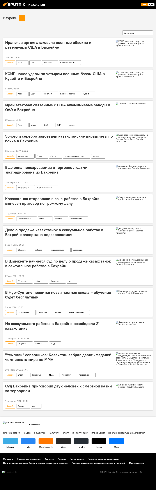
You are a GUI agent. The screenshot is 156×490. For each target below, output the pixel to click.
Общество (22, 250)
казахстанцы (76, 219)
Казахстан (55, 281)
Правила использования (29, 459)
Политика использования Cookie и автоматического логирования (35, 463)
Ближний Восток (67, 63)
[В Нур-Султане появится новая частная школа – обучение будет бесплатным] (133, 292)
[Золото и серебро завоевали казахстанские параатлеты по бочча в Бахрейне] (133, 138)
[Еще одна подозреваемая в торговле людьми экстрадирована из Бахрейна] (133, 167)
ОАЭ (46, 125)
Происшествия (24, 219)
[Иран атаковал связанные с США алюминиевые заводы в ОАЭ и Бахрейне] (133, 104)
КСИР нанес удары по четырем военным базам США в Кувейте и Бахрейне (55, 76)
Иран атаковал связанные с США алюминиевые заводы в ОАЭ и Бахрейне (57, 107)
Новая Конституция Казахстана (126, 432)
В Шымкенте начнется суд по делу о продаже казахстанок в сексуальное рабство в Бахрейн (58, 263)
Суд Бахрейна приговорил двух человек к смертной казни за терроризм (58, 388)
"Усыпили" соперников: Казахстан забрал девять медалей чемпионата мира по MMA (58, 357)
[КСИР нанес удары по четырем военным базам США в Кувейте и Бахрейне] (133, 74)
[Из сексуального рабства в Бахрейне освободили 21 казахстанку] (133, 323)
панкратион (84, 375)
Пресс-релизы (77, 459)
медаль (96, 156)
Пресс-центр (98, 432)
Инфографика (80, 432)
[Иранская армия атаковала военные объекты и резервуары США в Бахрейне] (133, 43)
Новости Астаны (76, 312)
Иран (20, 63)
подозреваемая (57, 250)
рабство (58, 219)
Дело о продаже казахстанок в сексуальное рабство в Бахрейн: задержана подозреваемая (54, 232)
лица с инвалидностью (74, 156)
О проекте (8, 459)
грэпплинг (66, 375)
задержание (78, 250)
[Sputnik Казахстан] (15, 7)
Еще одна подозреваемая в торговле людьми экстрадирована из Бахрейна (46, 170)
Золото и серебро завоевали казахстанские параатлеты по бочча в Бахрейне (59, 138)
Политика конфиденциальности (103, 459)
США (33, 63)
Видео (27, 432)
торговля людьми (44, 187)
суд (69, 281)
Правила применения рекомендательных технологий (98, 463)
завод (71, 125)
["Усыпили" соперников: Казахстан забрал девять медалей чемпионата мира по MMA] (133, 358)
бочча (39, 156)
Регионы (42, 219)
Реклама (62, 459)
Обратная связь (136, 463)
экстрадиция (23, 187)
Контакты (49, 459)
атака (33, 125)
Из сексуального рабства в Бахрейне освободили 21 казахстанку (52, 326)
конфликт (48, 63)
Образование (23, 312)
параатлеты (23, 156)
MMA (51, 375)
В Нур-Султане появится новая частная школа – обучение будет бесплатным (58, 295)
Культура (54, 432)
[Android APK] (9, 472)
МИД (53, 344)
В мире (21, 406)
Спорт (53, 156)
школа (58, 312)
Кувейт (86, 94)
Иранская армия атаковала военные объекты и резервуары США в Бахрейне (48, 45)
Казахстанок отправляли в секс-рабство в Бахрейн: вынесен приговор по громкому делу (52, 201)
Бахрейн (10, 18)
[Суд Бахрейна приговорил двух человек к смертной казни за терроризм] (133, 386)
